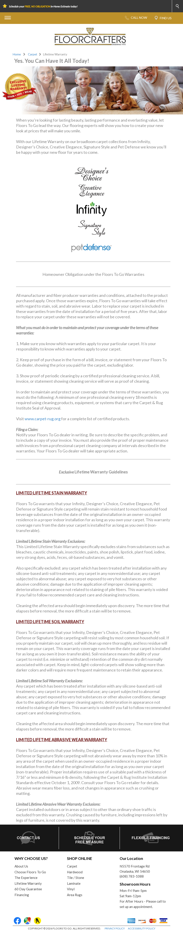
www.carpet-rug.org (42, 418)
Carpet (32, 54)
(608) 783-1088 (132, 876)
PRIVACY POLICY (115, 928)
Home (17, 54)
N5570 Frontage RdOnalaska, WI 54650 (135, 868)
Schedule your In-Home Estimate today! (43, 6)
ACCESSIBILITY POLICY (141, 928)
